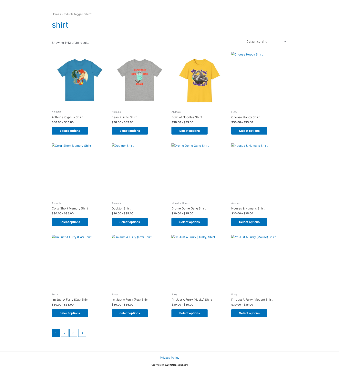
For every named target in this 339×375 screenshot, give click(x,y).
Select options (70, 131)
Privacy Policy (169, 358)
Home (55, 14)
